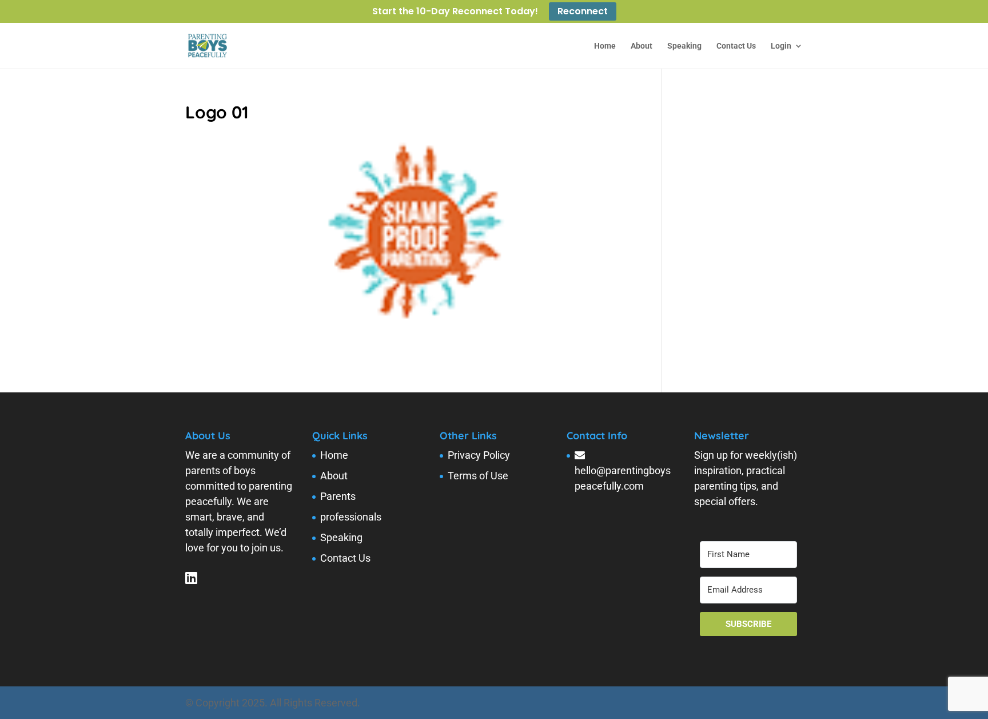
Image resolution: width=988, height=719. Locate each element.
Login (781, 46)
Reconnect (582, 11)
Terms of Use (478, 476)
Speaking (684, 46)
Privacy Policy (479, 455)
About (641, 46)
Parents (338, 496)
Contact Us (736, 46)
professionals (350, 517)
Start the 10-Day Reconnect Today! (455, 12)
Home (605, 46)
